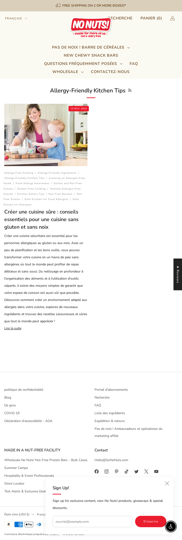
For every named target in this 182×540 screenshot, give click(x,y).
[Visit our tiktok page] (126, 471)
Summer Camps (16, 468)
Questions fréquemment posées (80, 63)
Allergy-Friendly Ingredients (57, 173)
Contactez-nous (110, 71)
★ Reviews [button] (178, 274)
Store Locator (14, 483)
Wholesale (65, 71)
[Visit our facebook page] (96, 471)
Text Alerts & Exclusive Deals (25, 491)
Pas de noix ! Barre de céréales (88, 47)
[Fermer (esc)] (167, 483)
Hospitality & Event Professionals (29, 475)
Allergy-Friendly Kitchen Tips (24, 178)
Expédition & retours (110, 421)
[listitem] (91, 5)
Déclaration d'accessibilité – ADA (28, 421)
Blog (7, 397)
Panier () (151, 18)
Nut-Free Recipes (61, 194)
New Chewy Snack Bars (91, 55)
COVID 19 (11, 413)
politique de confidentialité (23, 389)
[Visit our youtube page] (156, 471)
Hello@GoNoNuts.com (111, 460)
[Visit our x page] (146, 471)
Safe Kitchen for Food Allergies (46, 199)
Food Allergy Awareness (32, 183)
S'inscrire (150, 521)
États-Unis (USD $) (16, 514)
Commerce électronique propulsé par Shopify (31, 534)
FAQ (134, 63)
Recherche (120, 18)
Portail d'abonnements (111, 389)
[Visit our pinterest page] (116, 471)
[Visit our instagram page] (106, 471)
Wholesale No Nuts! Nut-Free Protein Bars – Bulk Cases (45, 460)
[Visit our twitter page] (136, 471)
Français (13, 18)
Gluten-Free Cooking (31, 189)
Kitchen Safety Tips (30, 194)
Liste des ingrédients (110, 413)
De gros (10, 405)
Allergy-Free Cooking (18, 173)
